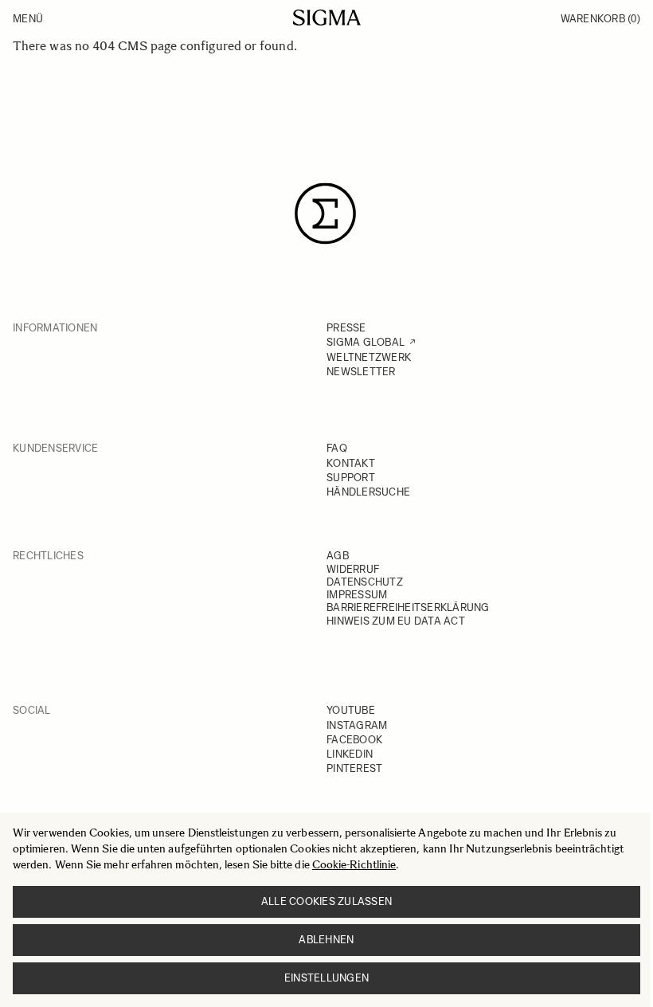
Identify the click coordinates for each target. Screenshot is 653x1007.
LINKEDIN (349, 754)
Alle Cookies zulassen (326, 901)
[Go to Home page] (327, 17)
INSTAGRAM (356, 725)
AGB (337, 556)
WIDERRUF (352, 569)
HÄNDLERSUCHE (368, 492)
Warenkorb (600, 19)
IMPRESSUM (356, 595)
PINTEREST (354, 768)
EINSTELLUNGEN (326, 978)
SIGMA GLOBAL (365, 342)
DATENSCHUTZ (364, 582)
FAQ (336, 448)
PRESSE (346, 328)
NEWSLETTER (361, 372)
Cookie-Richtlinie (354, 865)
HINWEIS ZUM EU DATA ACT (395, 621)
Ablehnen (326, 940)
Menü (28, 19)
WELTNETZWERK (368, 357)
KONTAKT (350, 463)
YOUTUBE (350, 710)
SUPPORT (350, 478)
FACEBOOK (354, 740)
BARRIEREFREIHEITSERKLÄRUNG (408, 607)
